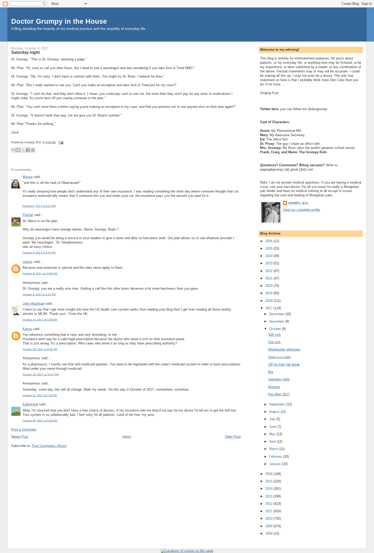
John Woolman (34, 303)
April (273, 441)
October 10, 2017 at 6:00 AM (40, 349)
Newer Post (19, 437)
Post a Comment (23, 429)
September (277, 404)
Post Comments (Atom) (49, 446)
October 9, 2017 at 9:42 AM (39, 252)
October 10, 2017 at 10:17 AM (41, 374)
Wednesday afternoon (284, 349)
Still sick (274, 335)
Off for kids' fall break (284, 364)
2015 (269, 481)
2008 (269, 533)
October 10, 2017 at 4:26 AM (40, 319)
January (275, 464)
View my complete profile (301, 210)
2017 (269, 308)
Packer (28, 215)
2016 (269, 474)
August (275, 412)
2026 (269, 241)
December (277, 314)
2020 (269, 286)
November (277, 321)
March (274, 449)
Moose (28, 177)
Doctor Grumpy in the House (59, 21)
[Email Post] (60, 142)
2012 (269, 504)
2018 (269, 301)
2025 (269, 248)
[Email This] (13, 149)
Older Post (233, 437)
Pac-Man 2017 (279, 394)
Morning (274, 387)
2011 (269, 511)
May (273, 434)
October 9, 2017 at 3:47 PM (39, 294)
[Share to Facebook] (28, 149)
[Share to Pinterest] (32, 149)
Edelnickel (30, 404)
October (275, 329)
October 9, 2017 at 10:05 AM (40, 273)
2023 (269, 263)
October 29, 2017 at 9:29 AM (40, 420)
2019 (269, 293)
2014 (269, 489)
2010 (269, 518)
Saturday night (25, 52)
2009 (269, 526)
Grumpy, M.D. (298, 202)
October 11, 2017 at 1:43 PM (40, 395)
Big (270, 372)
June (273, 427)
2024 (269, 256)
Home (126, 437)
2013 (269, 496)
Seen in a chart (279, 357)
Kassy (27, 329)
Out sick (274, 342)
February (276, 456)
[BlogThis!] (18, 149)
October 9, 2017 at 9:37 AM (39, 205)
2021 (269, 278)
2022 (269, 271)
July (272, 419)
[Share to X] (23, 149)
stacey (28, 262)
